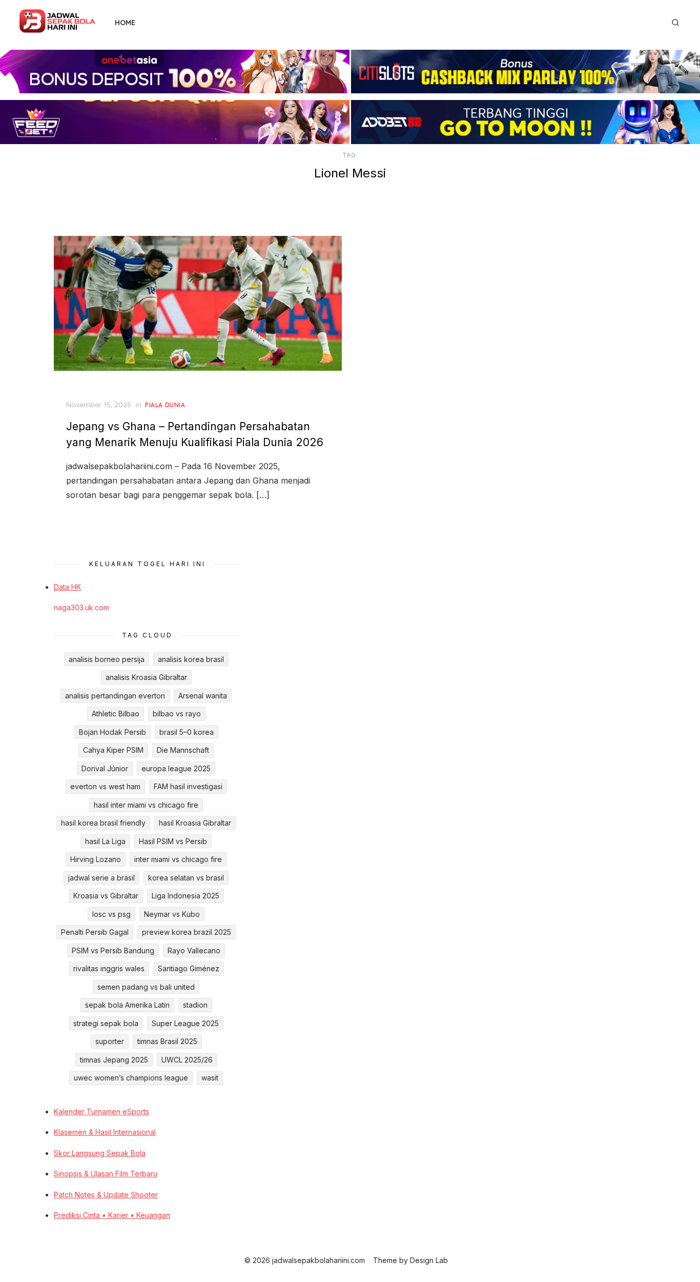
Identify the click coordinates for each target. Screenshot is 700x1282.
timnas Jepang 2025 (114, 1059)
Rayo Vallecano (194, 950)
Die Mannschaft (183, 750)
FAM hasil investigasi (188, 786)
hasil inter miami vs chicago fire (146, 804)
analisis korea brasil (191, 659)
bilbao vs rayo (177, 713)
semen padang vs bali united (146, 987)
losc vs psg (111, 914)
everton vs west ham (105, 786)
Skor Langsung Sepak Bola (100, 1153)
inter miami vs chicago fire (178, 859)
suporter (109, 1041)
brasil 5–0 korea (186, 732)
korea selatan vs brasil (186, 877)
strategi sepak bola (105, 1023)
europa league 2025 (176, 768)
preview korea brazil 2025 (186, 932)
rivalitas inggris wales (109, 968)
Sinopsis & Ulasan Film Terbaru (105, 1173)
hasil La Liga (105, 841)
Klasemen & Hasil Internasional (105, 1132)
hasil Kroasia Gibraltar (195, 822)
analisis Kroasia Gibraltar (146, 677)
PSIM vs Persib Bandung (113, 950)
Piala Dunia (165, 405)
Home (125, 22)
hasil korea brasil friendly (103, 822)
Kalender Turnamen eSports (101, 1111)
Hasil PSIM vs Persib (173, 841)
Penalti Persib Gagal (95, 932)
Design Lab (429, 1260)
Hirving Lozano (95, 859)
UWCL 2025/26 (187, 1059)
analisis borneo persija (107, 659)
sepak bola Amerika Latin (127, 1004)
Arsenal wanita (202, 695)
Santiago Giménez (188, 968)
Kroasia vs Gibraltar (105, 895)
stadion (195, 1004)
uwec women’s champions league (131, 1077)
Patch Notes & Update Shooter (106, 1194)
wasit (209, 1077)
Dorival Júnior (104, 768)
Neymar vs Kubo (172, 914)
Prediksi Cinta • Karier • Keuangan (112, 1215)
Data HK (67, 587)
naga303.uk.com (81, 607)
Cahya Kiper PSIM (113, 750)
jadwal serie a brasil (101, 877)
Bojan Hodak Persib (112, 732)
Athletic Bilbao (115, 713)
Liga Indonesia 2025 (185, 895)
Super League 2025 (185, 1023)
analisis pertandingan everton (115, 695)
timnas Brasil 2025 (167, 1041)
